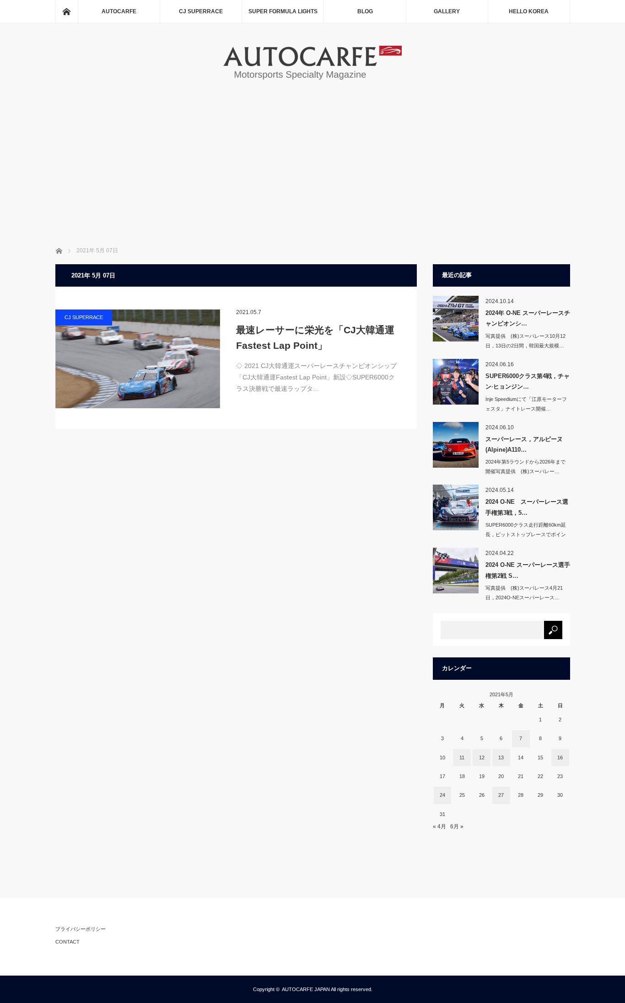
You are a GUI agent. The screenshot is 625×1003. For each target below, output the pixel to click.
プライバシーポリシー (80, 929)
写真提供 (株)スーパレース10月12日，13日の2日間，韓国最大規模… (525, 340)
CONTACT (67, 941)
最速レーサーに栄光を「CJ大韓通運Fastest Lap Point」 (315, 338)
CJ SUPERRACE (201, 11)
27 (501, 795)
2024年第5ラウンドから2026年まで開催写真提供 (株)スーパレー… (525, 466)
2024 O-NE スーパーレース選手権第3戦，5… (526, 507)
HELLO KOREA (529, 11)
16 (560, 757)
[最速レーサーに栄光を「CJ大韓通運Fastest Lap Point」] (137, 358)
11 (461, 757)
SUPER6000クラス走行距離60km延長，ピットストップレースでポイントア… (525, 534)
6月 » (456, 826)
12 (482, 757)
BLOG (365, 11)
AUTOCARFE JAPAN (306, 989)
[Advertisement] (312, 150)
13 (501, 757)
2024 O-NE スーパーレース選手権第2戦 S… (527, 570)
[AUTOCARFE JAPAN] (312, 78)
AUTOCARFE (119, 11)
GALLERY (447, 11)
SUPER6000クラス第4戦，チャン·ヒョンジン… (527, 381)
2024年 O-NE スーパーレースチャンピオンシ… (527, 318)
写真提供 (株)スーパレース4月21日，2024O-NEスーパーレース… (524, 592)
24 (442, 795)
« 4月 (439, 826)
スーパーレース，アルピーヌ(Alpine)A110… (524, 444)
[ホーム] (66, 11)
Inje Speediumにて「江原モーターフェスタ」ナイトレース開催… (526, 403)
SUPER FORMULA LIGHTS (283, 11)
